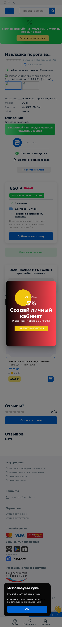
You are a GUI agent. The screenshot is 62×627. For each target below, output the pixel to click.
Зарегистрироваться (31, 328)
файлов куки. (34, 602)
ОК (27, 609)
